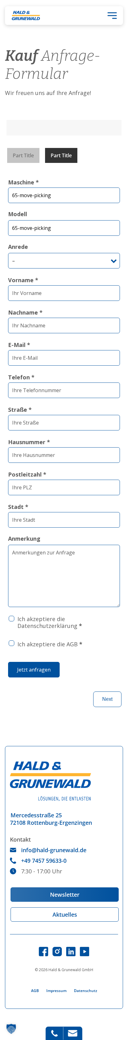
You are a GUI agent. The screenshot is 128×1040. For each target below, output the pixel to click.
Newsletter (65, 894)
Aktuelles (65, 914)
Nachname (25, 312)
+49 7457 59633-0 (43, 860)
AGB (35, 990)
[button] (11, 1029)
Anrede (18, 246)
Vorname (23, 280)
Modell (17, 214)
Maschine (23, 182)
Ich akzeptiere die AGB (49, 644)
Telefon (21, 377)
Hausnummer (29, 442)
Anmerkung (24, 538)
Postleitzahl (27, 474)
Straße (20, 409)
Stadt (18, 507)
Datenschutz (85, 990)
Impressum (56, 990)
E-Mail (19, 345)
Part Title (23, 155)
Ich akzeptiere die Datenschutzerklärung (49, 622)
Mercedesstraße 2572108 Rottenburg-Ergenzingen (51, 818)
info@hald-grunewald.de (53, 850)
